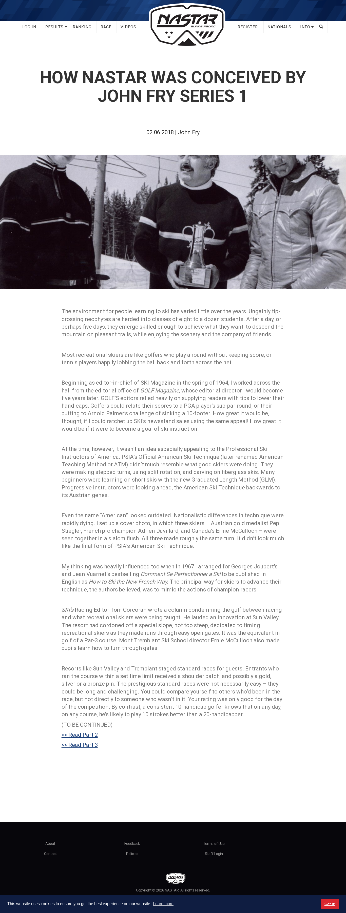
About (50, 844)
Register (248, 27)
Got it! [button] (329, 904)
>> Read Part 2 (80, 735)
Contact (50, 854)
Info (305, 27)
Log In (29, 27)
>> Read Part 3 (80, 745)
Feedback (132, 844)
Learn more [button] (163, 904)
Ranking (82, 27)
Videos (128, 27)
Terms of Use (214, 844)
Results (54, 27)
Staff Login (214, 854)
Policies (132, 854)
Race (106, 27)
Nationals (279, 27)
